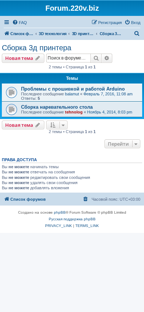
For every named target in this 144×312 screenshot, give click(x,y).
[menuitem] (19, 22)
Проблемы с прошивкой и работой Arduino (73, 89)
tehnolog (74, 112)
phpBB (60, 212)
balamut (72, 94)
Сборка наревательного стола (57, 107)
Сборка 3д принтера (36, 48)
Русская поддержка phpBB (72, 219)
